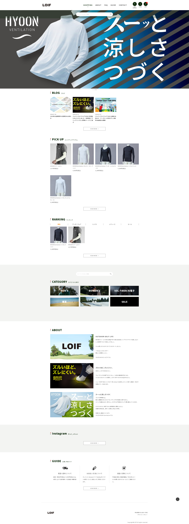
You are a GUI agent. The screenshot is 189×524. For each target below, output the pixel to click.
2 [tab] (95, 90)
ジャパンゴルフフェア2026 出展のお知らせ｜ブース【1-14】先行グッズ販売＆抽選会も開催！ (105, 118)
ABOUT (98, 5)
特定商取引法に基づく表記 (141, 512)
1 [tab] (93, 90)
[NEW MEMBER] (135, 4)
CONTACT (123, 5)
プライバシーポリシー (143, 514)
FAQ (106, 5)
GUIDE (113, 5)
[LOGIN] (140, 4)
